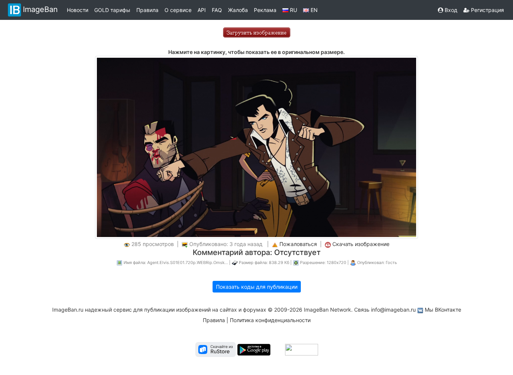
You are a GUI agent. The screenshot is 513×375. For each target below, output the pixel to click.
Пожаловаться (298, 244)
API (202, 10)
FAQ (217, 10)
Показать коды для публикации (256, 287)
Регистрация (486, 10)
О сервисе (178, 10)
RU (292, 10)
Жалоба (238, 10)
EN (313, 10)
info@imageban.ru (393, 309)
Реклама (265, 10)
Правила (147, 10)
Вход (450, 10)
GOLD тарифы (112, 10)
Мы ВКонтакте (443, 309)
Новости (77, 10)
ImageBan (40, 9)
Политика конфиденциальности (270, 320)
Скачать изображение (360, 244)
